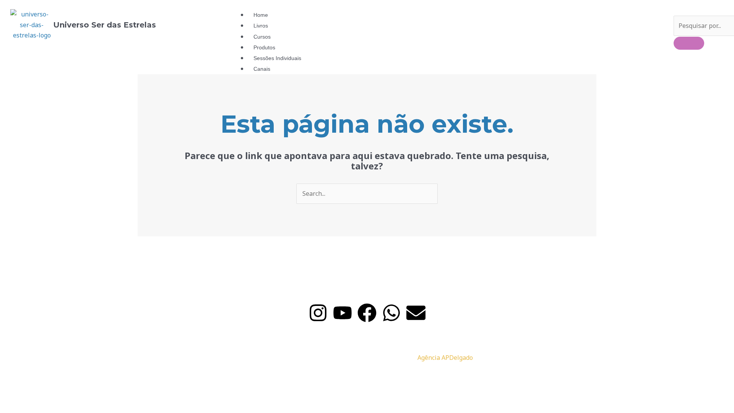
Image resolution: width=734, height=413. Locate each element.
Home (260, 15)
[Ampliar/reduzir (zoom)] (15, 375)
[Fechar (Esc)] (111, 375)
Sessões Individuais (277, 58)
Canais (261, 69)
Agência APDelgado (445, 357)
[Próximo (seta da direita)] (47, 388)
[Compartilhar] (79, 375)
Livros (260, 26)
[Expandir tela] (47, 375)
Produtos (264, 47)
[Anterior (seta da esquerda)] (15, 388)
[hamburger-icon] (645, 16)
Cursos (262, 37)
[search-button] (689, 43)
